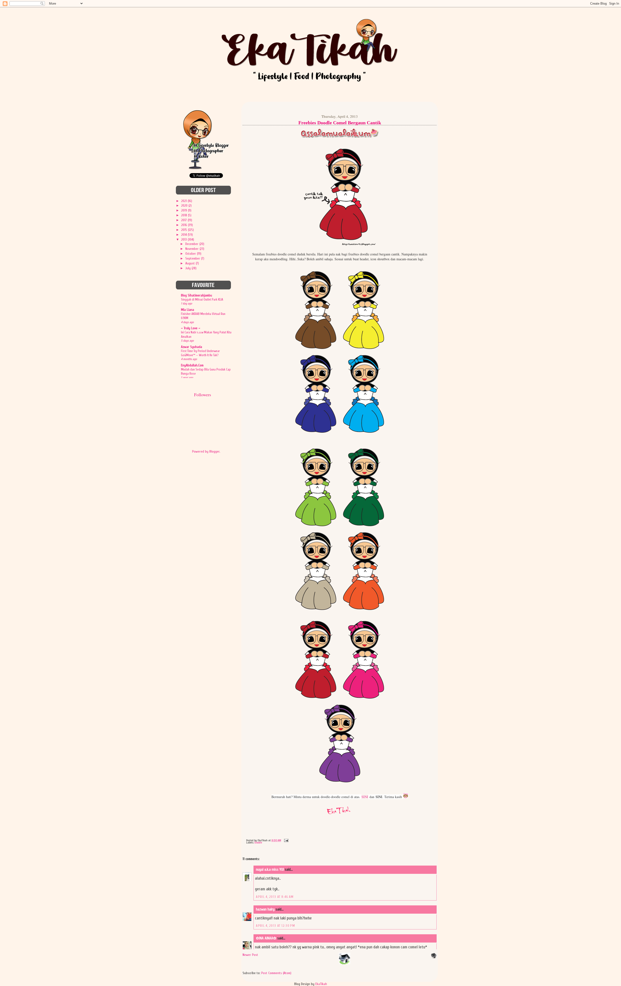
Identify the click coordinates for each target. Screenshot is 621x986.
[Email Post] (285, 840)
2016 (184, 225)
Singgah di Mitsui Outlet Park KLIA (202, 299)
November (192, 249)
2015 (184, 230)
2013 (184, 239)
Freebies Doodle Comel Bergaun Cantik (339, 122)
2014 (184, 235)
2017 (184, 220)
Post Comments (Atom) (276, 973)
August (190, 263)
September (193, 258)
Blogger (214, 451)
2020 (184, 205)
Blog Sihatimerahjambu (196, 295)
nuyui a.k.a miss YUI (270, 870)
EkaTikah (321, 984)
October (191, 254)
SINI (364, 796)
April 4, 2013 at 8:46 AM (275, 897)
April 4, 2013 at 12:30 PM (275, 925)
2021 (184, 201)
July (188, 268)
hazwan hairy (265, 909)
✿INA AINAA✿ (266, 938)
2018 (184, 215)
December (192, 244)
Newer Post (250, 955)
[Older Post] (434, 957)
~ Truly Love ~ (190, 328)
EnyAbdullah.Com (192, 365)
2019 (184, 210)
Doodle (258, 842)
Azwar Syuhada (191, 347)
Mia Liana (187, 310)
